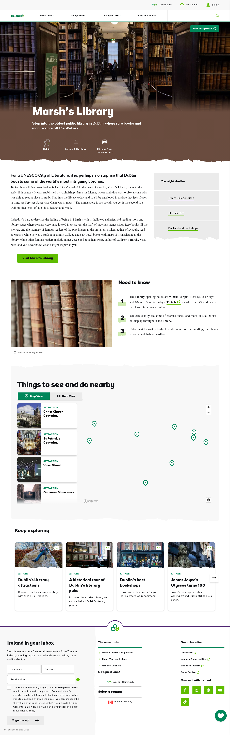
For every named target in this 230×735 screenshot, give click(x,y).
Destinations (45, 15)
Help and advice (147, 15)
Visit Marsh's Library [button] (37, 258)
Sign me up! (20, 720)
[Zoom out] (208, 412)
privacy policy (27, 711)
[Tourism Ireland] (21, 15)
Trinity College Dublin (181, 198)
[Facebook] (185, 690)
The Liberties (176, 213)
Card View (69, 396)
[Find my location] (208, 500)
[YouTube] (220, 690)
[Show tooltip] (78, 680)
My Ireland (192, 5)
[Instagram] (196, 690)
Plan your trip (111, 15)
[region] (148, 453)
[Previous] (15, 578)
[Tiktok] (185, 702)
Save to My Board (202, 29)
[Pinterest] (208, 690)
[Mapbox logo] (91, 501)
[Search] (215, 16)
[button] (57, 547)
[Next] (214, 578)
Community (165, 5)
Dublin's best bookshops (183, 228)
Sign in (215, 5)
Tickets (171, 302)
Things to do (78, 15)
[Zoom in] (208, 407)
